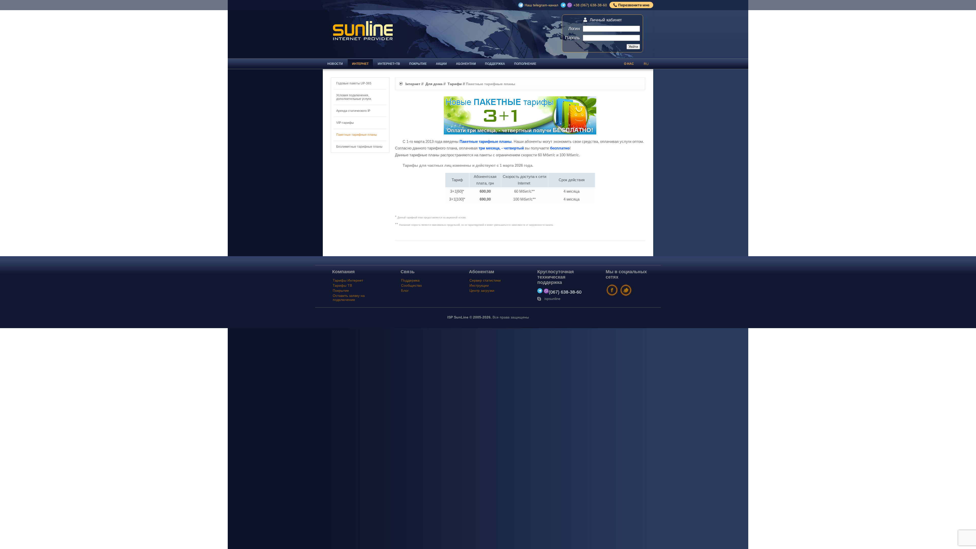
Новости (335, 64)
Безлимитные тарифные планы (359, 146)
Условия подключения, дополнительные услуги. (354, 97)
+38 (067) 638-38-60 (590, 5)
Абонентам (466, 64)
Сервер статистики (485, 280)
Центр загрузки (481, 290)
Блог (405, 290)
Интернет (360, 64)
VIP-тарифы (345, 123)
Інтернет (412, 84)
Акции (441, 64)
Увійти (633, 47)
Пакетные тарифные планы (356, 134)
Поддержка (495, 64)
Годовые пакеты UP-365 (353, 83)
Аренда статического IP (353, 111)
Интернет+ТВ (389, 64)
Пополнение (525, 64)
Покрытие (418, 64)
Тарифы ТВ (342, 285)
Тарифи (455, 84)
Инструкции (479, 285)
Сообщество (411, 285)
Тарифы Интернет (348, 280)
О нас (629, 64)
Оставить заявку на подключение (349, 298)
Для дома (434, 84)
